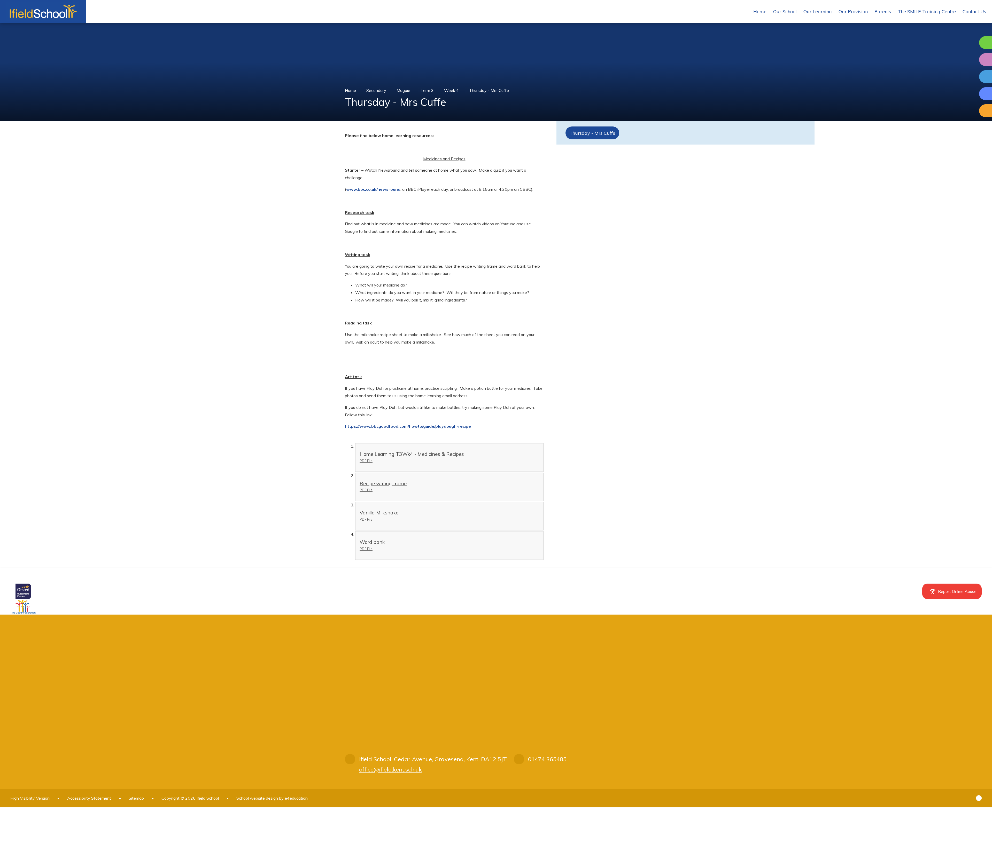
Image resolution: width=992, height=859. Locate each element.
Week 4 (451, 90)
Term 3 (427, 90)
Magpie (403, 90)
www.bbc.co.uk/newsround (373, 189)
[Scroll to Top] (979, 798)
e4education (296, 798)
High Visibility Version (30, 798)
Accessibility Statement (89, 798)
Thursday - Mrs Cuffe (489, 90)
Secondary (376, 90)
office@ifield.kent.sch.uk (390, 769)
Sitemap (136, 798)
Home (350, 90)
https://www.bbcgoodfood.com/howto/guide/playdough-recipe (408, 426)
